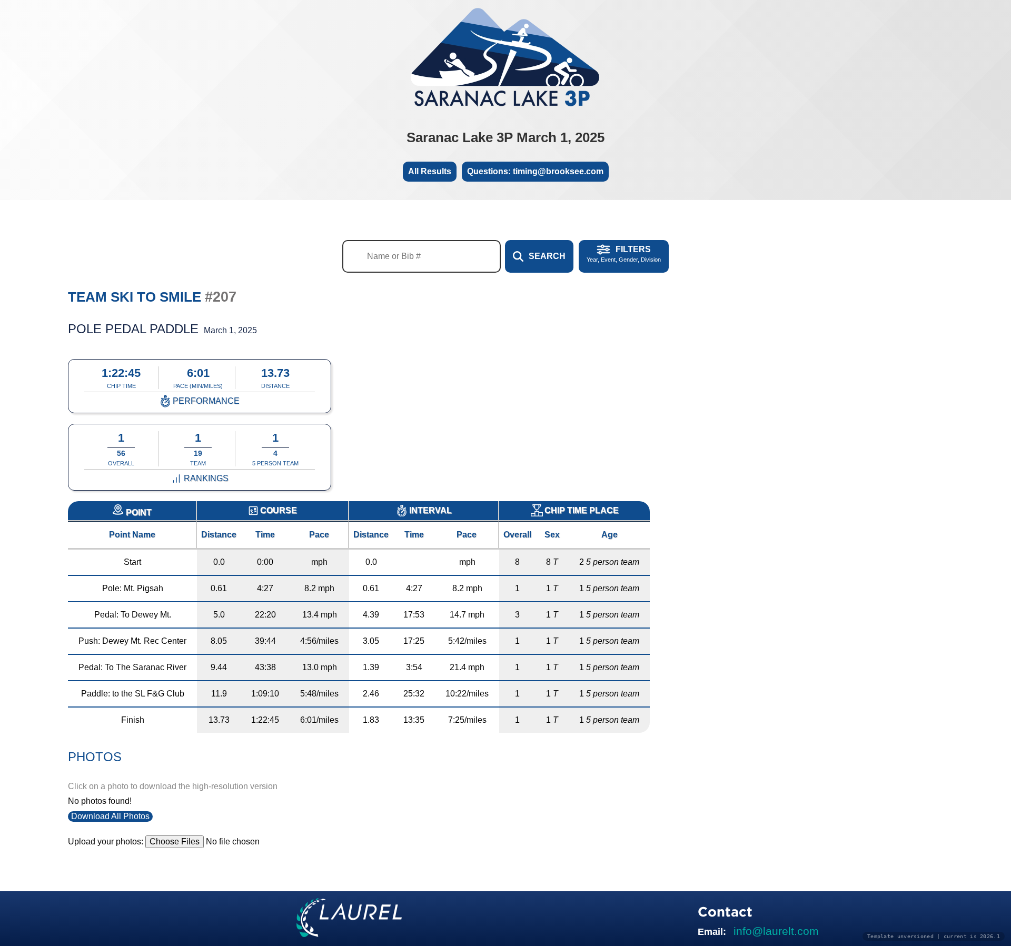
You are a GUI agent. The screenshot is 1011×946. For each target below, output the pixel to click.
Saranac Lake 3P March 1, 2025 (505, 137)
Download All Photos (110, 816)
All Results (429, 171)
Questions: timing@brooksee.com (535, 171)
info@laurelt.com (776, 931)
